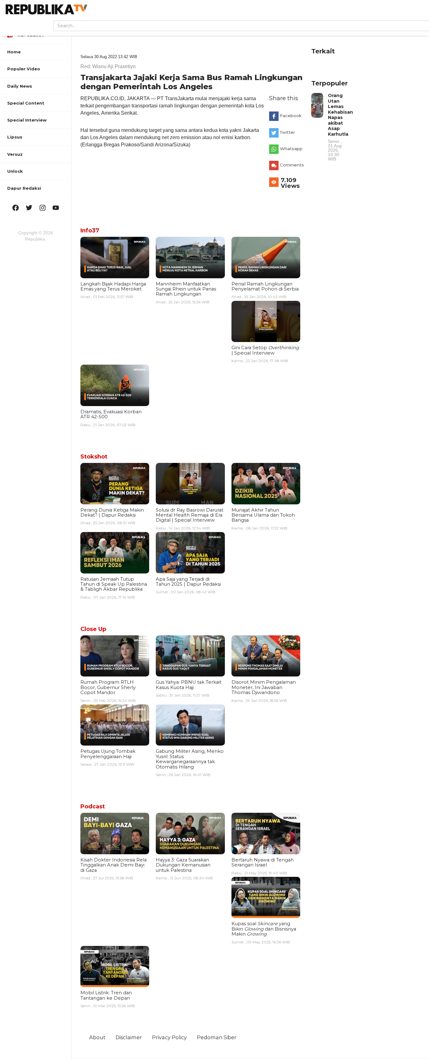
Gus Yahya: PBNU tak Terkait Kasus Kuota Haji (188, 684)
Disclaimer (129, 1037)
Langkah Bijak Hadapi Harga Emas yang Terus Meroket (113, 286)
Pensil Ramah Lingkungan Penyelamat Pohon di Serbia (265, 286)
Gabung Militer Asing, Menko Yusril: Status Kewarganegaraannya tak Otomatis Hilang (190, 758)
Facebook (290, 115)
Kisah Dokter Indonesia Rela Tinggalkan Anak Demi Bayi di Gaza (113, 865)
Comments (291, 164)
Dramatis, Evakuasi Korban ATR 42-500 (111, 414)
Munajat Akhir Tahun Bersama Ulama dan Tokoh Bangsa (263, 515)
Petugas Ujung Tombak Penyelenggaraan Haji (107, 753)
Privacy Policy (169, 1037)
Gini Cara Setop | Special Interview (265, 350)
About (97, 1037)
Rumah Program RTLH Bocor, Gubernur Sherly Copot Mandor (108, 687)
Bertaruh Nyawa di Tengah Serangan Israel (262, 862)
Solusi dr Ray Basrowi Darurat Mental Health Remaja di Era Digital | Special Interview (189, 515)
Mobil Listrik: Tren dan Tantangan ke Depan (106, 995)
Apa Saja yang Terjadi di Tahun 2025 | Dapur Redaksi (188, 581)
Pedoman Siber (216, 1037)
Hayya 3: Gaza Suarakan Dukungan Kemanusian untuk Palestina (183, 865)
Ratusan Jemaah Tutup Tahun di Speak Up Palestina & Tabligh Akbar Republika (113, 584)
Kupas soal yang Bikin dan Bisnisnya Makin (263, 929)
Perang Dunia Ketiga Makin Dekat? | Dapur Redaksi (112, 512)
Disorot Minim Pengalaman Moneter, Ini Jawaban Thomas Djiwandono (263, 687)
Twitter (287, 132)
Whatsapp (291, 148)
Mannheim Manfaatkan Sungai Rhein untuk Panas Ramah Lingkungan (186, 289)
